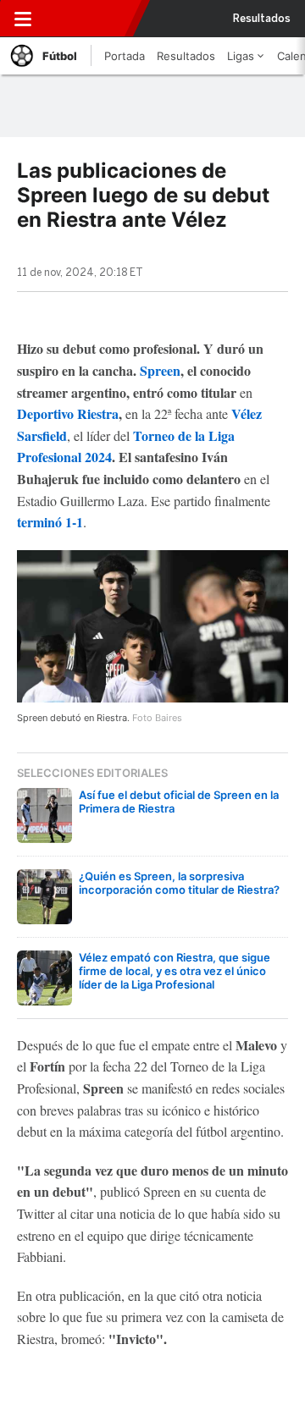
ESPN (87, 18)
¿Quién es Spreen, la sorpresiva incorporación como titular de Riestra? (179, 882)
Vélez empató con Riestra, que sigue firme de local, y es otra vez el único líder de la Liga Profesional (174, 970)
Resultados (262, 19)
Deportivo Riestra (68, 413)
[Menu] (23, 18)
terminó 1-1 (50, 522)
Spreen (160, 370)
